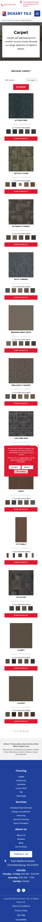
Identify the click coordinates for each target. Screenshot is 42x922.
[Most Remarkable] (14, 184)
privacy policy (24, 458)
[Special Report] (15, 343)
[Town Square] (33, 502)
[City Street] (33, 131)
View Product (21, 138)
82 (24, 731)
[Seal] (33, 290)
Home (4, 20)
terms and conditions (18, 460)
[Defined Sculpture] (15, 237)
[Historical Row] (30, 608)
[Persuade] (26, 661)
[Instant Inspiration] (33, 396)
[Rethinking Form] (27, 237)
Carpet (16, 20)
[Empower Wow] (26, 396)
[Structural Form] (33, 237)
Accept (14, 467)
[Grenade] (14, 290)
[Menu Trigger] (37, 13)
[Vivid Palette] (33, 184)
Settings (21, 471)
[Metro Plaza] (26, 502)
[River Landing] (14, 502)
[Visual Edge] (21, 212)
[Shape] (21, 265)
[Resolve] (21, 635)
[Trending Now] (21, 318)
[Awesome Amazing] (26, 184)
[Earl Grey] (27, 131)
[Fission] (26, 290)
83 (27, 731)
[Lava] (20, 290)
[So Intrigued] (21, 371)
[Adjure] (33, 661)
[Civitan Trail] (18, 608)
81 (21, 731)
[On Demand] (27, 343)
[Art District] (20, 502)
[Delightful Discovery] (21, 159)
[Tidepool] (21, 106)
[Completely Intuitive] (20, 396)
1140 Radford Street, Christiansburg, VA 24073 (31, 4)
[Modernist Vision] (20, 184)
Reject (27, 467)
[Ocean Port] (15, 131)
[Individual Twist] (21, 237)
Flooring (10, 20)
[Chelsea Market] (21, 476)
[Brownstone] (21, 131)
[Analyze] (14, 661)
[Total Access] (33, 343)
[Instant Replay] (21, 343)
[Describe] (20, 661)
